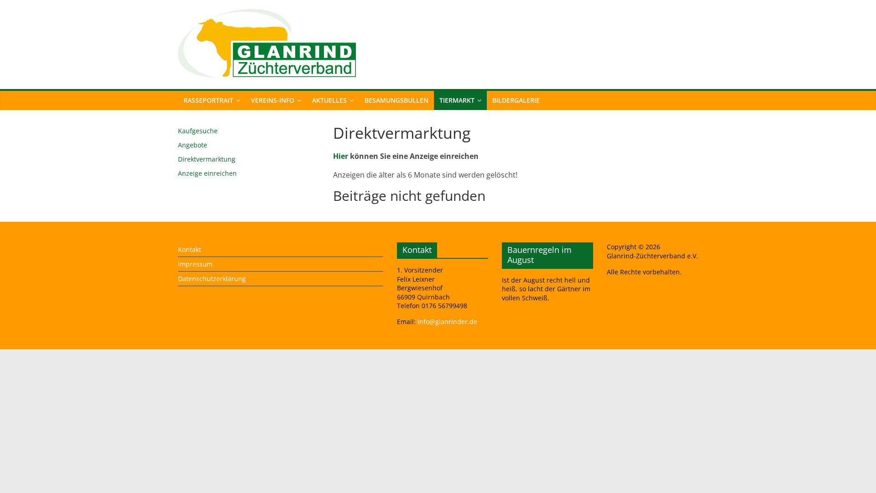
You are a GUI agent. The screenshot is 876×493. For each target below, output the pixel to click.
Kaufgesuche (198, 130)
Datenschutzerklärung (212, 278)
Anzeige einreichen (207, 173)
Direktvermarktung (206, 159)
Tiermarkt (456, 100)
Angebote (192, 145)
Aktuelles (329, 100)
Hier (340, 156)
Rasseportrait (208, 100)
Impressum (195, 264)
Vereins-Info (272, 100)
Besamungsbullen (396, 100)
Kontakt (189, 249)
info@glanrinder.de (447, 321)
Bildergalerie (516, 100)
